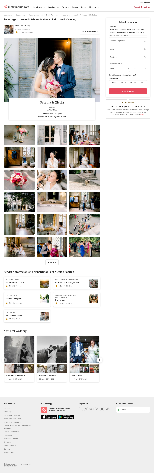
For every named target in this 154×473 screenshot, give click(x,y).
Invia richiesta (128, 91)
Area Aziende (144, 3)
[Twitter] (86, 409)
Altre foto (52, 262)
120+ (142, 83)
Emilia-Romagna (52, 15)
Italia (124, 410)
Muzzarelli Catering (89, 15)
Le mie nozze (39, 7)
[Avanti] (99, 360)
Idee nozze (94, 7)
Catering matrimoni (36, 15)
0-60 (114, 83)
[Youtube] (102, 409)
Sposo (83, 7)
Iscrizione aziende (11, 439)
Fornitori (65, 7)
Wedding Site (9, 453)
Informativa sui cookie (12, 422)
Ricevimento (53, 7)
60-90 (123, 83)
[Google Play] (66, 419)
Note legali (8, 412)
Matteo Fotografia (14, 299)
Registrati (145, 7)
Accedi (137, 7)
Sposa (75, 7)
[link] (19, 359)
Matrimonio (8, 15)
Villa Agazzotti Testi (15, 282)
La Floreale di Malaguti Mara (67, 282)
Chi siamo (7, 442)
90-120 (133, 83)
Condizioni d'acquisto (12, 415)
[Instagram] (97, 409)
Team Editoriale (10, 446)
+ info (142, 115)
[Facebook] (81, 409)
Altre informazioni (90, 31)
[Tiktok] (107, 409)
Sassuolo (75, 15)
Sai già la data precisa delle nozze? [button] (122, 75)
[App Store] (49, 419)
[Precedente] (4, 360)
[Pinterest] (91, 409)
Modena (65, 15)
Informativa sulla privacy (13, 419)
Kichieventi (60, 300)
